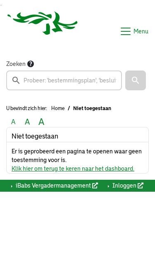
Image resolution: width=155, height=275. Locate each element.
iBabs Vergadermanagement (53, 185)
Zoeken (16, 64)
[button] (135, 80)
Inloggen (124, 185)
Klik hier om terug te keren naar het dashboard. (73, 168)
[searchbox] (64, 80)
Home (57, 108)
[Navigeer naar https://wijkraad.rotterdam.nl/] (42, 31)
